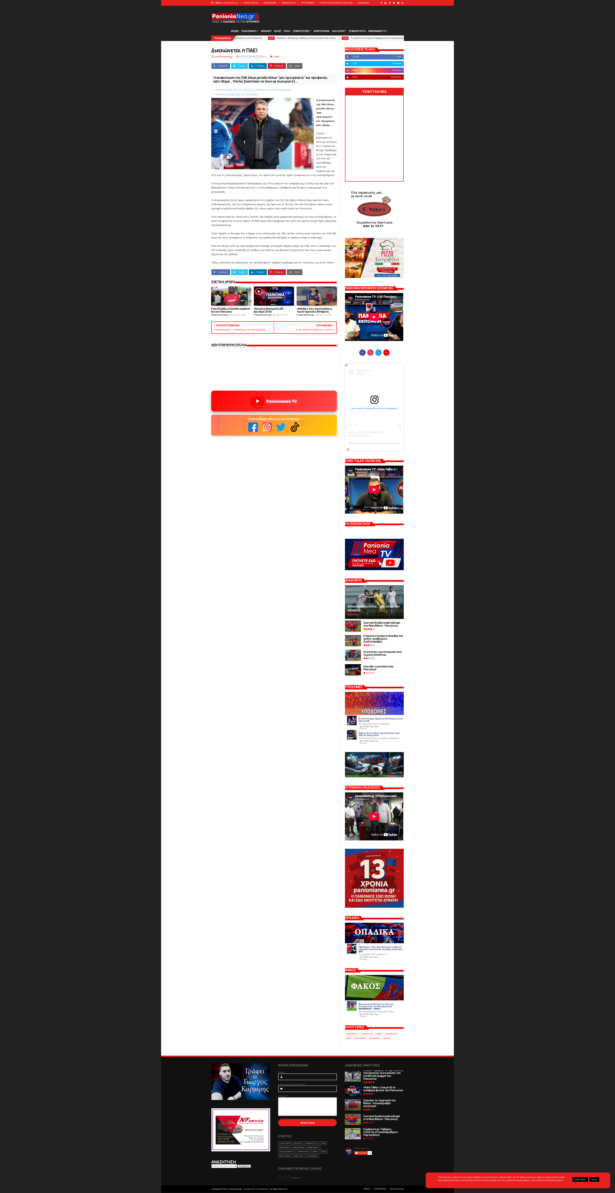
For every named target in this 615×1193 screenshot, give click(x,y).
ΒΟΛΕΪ (277, 31)
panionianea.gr (397, 1189)
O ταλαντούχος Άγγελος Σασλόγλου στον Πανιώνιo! (381, 719)
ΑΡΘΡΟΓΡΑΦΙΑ (321, 31)
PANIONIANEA (391, 1034)
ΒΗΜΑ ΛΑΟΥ (299, 1156)
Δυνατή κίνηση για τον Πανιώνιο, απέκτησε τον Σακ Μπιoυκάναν (253, 89)
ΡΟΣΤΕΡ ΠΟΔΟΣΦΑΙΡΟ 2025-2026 (336, 2)
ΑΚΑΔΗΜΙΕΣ (284, 1147)
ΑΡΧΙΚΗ (235, 31)
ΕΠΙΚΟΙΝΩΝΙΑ (270, 2)
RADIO (348, 1038)
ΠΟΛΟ (287, 31)
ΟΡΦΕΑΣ (386, 1038)
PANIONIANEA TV (377, 31)
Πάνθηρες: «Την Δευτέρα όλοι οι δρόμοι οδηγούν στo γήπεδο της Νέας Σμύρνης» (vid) (380, 949)
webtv (379, 1034)
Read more (374, 726)
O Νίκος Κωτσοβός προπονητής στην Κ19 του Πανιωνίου (379, 734)
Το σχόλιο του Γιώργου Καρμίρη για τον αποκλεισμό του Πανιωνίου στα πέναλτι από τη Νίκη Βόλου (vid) (280, 38)
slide (342, 38)
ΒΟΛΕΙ (323, 1143)
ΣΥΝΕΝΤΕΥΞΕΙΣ (301, 31)
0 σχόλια (363, 728)
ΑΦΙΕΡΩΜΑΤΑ (352, 1034)
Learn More (580, 1179)
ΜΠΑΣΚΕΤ (266, 31)
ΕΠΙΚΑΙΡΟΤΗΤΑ (357, 31)
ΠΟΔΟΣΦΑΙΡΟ (249, 31)
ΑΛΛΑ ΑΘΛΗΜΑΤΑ (286, 1152)
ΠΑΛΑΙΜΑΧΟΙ (374, 1038)
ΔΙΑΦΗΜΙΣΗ (363, 2)
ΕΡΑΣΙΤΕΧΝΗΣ (360, 1038)
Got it (594, 1179)
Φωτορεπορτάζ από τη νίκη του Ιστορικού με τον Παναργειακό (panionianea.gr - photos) (376, 1006)
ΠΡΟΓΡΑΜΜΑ (307, 2)
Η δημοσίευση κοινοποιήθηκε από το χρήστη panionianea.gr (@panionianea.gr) (389, 443)
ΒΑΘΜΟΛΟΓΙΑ (289, 2)
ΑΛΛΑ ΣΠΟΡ (338, 31)
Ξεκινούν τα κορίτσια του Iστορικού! (236, 94)
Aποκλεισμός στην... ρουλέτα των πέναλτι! (369, 38)
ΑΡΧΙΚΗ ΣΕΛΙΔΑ (250, 2)
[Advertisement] (345, 17)
